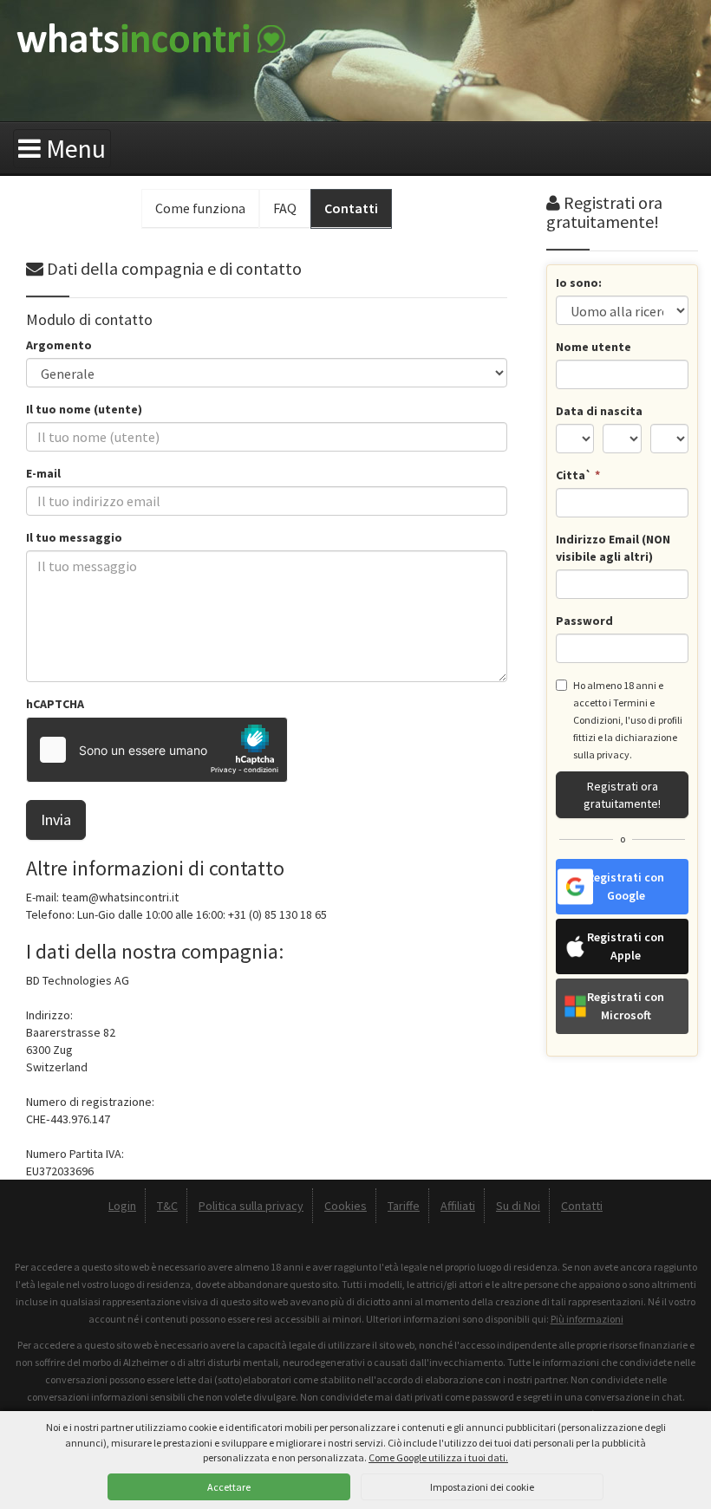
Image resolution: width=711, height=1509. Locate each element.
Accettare (229, 1486)
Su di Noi (518, 1205)
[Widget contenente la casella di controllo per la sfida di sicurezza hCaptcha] (157, 750)
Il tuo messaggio (74, 537)
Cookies (345, 1205)
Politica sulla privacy (251, 1205)
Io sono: (579, 282)
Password (584, 620)
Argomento (59, 345)
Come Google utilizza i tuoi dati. (438, 1457)
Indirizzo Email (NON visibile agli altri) (613, 547)
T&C (167, 1205)
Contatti (582, 1205)
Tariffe (404, 1205)
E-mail (43, 473)
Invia (56, 819)
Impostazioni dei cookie (482, 1486)
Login (122, 1205)
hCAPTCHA (55, 704)
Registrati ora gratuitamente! (622, 794)
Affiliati (457, 1205)
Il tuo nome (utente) (84, 409)
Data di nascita (599, 411)
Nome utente (593, 346)
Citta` (578, 475)
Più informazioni (587, 1318)
